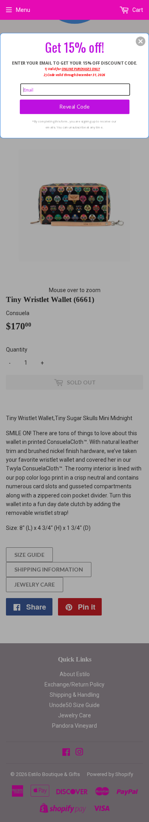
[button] (140, 41)
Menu (23, 10)
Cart (137, 10)
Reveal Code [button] (75, 106)
